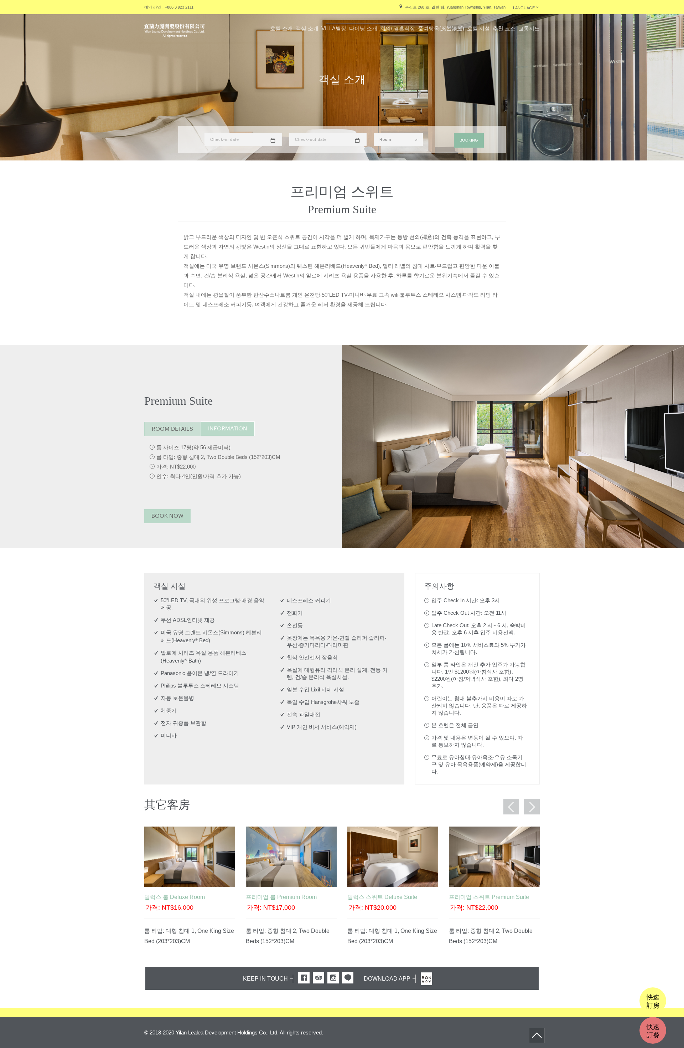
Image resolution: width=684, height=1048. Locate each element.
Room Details (172, 429)
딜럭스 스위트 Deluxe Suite (382, 897)
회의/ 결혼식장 (397, 28)
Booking (469, 140)
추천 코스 (504, 28)
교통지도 (529, 28)
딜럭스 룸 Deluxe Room (174, 897)
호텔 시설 (478, 28)
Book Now (167, 516)
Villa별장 (333, 28)
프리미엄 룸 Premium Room (281, 897)
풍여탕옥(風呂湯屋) (441, 28)
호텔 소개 (281, 28)
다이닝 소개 (363, 28)
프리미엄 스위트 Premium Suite (489, 897)
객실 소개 (307, 28)
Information (227, 428)
